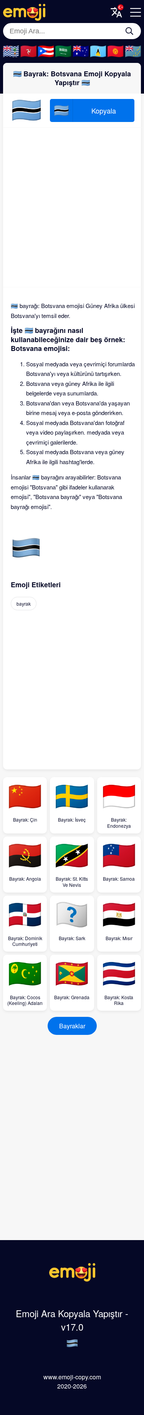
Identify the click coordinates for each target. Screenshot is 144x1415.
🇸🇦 (63, 51)
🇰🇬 (115, 51)
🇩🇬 (11, 51)
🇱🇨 (98, 51)
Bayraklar (72, 1025)
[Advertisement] (72, 207)
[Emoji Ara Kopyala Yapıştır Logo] (72, 1279)
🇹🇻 (133, 51)
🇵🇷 (46, 51)
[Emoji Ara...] (129, 31)
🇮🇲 (28, 51)
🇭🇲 (81, 51)
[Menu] (135, 12)
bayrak (24, 603)
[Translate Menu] (116, 12)
